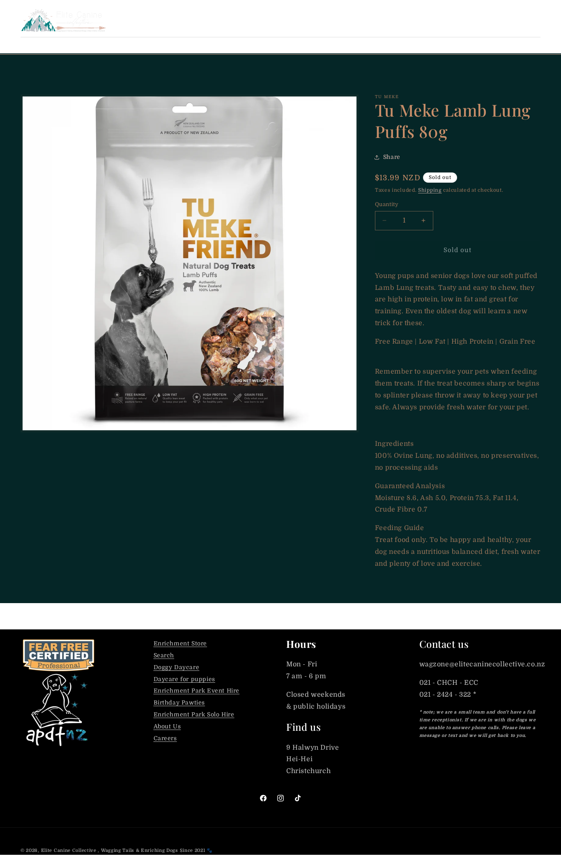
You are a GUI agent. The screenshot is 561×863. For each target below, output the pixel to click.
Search (164, 655)
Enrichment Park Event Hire (197, 690)
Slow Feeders (356, 45)
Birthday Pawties (179, 702)
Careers (165, 738)
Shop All (36, 45)
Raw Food (137, 45)
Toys (306, 45)
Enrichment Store (180, 643)
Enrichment (259, 45)
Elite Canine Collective (69, 850)
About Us (167, 726)
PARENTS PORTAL (456, 20)
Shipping (430, 190)
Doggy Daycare (177, 667)
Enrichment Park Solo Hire (194, 714)
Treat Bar (85, 45)
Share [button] (391, 157)
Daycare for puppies (184, 679)
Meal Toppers (196, 45)
